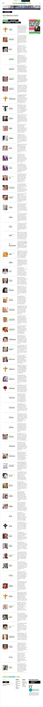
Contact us (24, 681)
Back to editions (7, 12)
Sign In (20, 0)
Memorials (17, 22)
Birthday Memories (8, 22)
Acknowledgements (13, 20)
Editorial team (24, 682)
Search (6, 682)
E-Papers (17, 688)
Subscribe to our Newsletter (34, 682)
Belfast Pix (17, 687)
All (5, 20)
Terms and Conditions (24, 686)
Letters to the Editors (24, 684)
